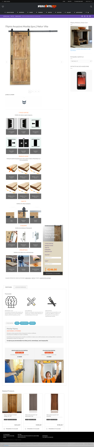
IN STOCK (59, 12)
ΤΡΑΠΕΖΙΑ (40, 12)
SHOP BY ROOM (10, 12)
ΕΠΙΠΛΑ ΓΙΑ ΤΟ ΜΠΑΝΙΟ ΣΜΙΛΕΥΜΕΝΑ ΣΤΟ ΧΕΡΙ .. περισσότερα (80, 49)
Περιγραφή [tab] (8, 287)
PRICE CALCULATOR (22, 437)
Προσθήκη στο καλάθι (53, 273)
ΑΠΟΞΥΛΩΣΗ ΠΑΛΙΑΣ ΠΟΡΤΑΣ (19, 350)
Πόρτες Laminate (32, 419)
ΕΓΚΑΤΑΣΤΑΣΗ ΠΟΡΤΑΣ (49, 350)
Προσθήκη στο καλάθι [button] (12, 428)
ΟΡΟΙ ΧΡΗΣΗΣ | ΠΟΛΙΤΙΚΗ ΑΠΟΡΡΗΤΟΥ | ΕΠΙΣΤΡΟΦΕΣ (28, 435)
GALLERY (69, 12)
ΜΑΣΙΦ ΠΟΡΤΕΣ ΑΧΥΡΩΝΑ (45, 278)
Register (69, 1)
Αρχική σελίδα (6, 16)
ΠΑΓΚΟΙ (31, 12)
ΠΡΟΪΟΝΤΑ (21, 12)
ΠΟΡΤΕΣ (50, 12)
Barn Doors (18, 16)
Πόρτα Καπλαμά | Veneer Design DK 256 (10, 415)
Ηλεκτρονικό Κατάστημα (8, 435)
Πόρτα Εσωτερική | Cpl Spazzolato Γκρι (31, 415)
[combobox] (81, 61)
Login (64, 1)
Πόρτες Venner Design (12, 419)
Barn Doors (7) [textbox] (81, 61)
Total (45, 269)
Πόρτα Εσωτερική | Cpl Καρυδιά (52, 415)
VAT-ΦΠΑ (19, 434)
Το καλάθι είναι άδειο (78, 1)
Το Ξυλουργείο (6, 434)
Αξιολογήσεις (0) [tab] (20, 287)
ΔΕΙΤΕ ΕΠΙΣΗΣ (79, 12)
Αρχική (4, 437)
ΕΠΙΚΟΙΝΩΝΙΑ (45, 435)
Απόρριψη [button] (6, 445)
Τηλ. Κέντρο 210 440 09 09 (47, 437)
